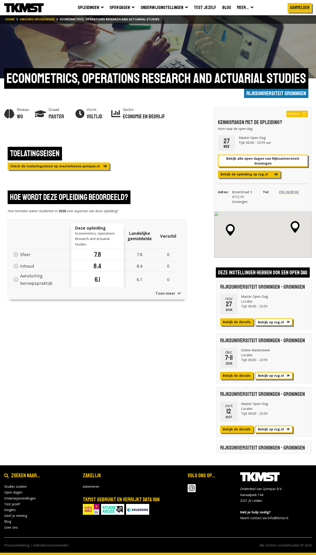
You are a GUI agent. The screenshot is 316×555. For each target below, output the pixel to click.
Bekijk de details (237, 322)
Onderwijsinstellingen (20, 498)
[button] (295, 227)
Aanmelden (299, 7)
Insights (10, 510)
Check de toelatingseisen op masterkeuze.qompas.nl (55, 166)
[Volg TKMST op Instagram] (192, 490)
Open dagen (13, 492)
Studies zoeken (15, 486)
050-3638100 (289, 192)
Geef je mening (15, 515)
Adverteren (91, 486)
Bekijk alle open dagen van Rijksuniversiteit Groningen (262, 161)
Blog (7, 521)
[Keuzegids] (137, 509)
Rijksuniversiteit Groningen (276, 93)
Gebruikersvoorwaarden (51, 545)
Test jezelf (12, 504)
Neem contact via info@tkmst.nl (264, 518)
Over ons (11, 527)
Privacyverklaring (16, 545)
